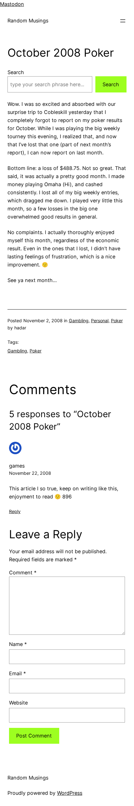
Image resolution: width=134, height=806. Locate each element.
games (17, 466)
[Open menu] (123, 21)
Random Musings (27, 20)
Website (18, 703)
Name (18, 644)
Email (17, 673)
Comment (22, 572)
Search (15, 72)
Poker (117, 320)
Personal (99, 320)
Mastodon (12, 4)
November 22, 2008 (30, 473)
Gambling (79, 320)
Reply (15, 511)
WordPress (69, 793)
